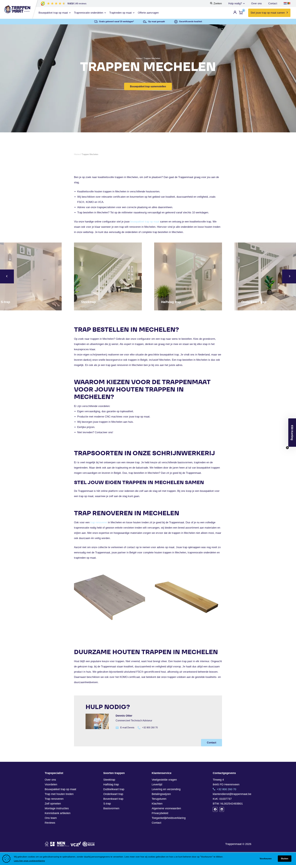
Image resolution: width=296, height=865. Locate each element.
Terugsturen (159, 798)
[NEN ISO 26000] (63, 844)
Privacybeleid (160, 813)
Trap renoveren (54, 798)
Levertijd (157, 784)
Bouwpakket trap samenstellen (148, 86)
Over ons (256, 3)
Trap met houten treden (59, 794)
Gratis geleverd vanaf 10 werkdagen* (116, 21)
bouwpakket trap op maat (144, 221)
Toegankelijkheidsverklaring (169, 817)
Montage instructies (57, 808)
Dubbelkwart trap (113, 789)
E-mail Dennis (127, 727)
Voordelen (51, 784)
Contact (272, 3)
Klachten (157, 803)
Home (139, 58)
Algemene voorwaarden (166, 808)
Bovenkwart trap (113, 798)
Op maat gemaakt (156, 21)
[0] (241, 13)
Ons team (51, 817)
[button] (292, 432)
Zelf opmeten (53, 803)
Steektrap (109, 779)
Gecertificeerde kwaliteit (190, 21)
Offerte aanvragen (148, 12)
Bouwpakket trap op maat (60, 789)
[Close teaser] (287, 447)
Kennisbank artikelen (57, 813)
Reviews (50, 822)
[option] (108, 276)
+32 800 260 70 (150, 727)
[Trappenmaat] (15, 9)
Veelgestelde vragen (164, 779)
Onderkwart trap (113, 794)
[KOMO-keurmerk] (53, 844)
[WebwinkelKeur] (88, 844)
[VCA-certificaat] (76, 844)
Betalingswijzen (161, 794)
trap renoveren (98, 522)
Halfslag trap (111, 784)
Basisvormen (111, 808)
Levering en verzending (166, 789)
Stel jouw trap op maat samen (268, 12)
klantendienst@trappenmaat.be (232, 794)
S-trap (107, 803)
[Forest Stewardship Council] (47, 844)
